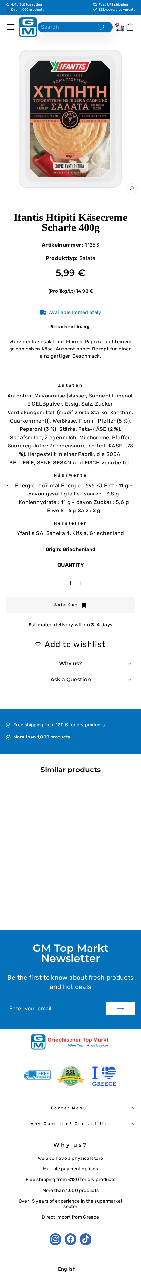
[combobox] (75, 27)
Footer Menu (69, 1108)
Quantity (70, 565)
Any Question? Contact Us (69, 1123)
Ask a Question (70, 679)
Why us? (70, 663)
